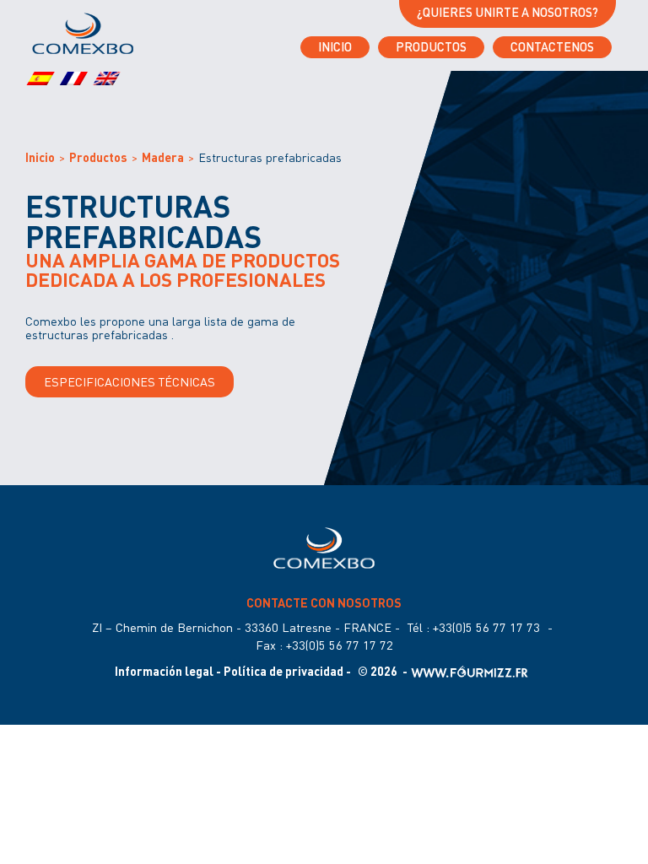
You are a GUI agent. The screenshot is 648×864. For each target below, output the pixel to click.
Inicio (335, 47)
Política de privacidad (283, 671)
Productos (431, 47)
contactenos (552, 47)
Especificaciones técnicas (129, 382)
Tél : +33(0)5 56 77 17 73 (474, 627)
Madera (163, 157)
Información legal (164, 671)
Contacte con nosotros (324, 602)
